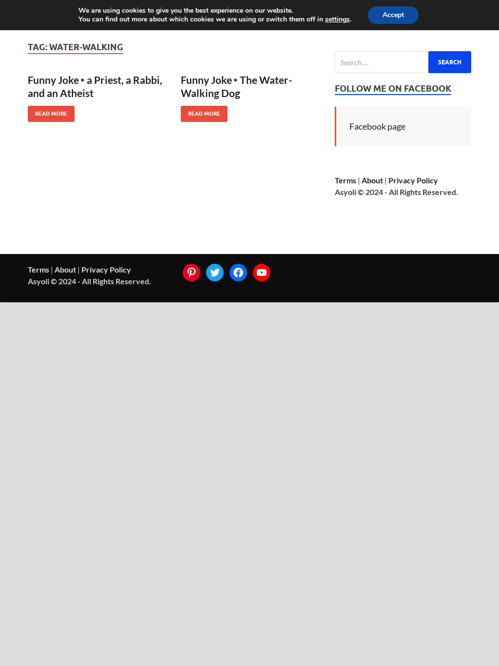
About (372, 180)
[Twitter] (215, 272)
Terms (345, 180)
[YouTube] (261, 272)
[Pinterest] (191, 272)
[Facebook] (238, 272)
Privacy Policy (413, 180)
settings (337, 19)
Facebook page (377, 126)
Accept (393, 15)
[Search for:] (403, 62)
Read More (47, 111)
